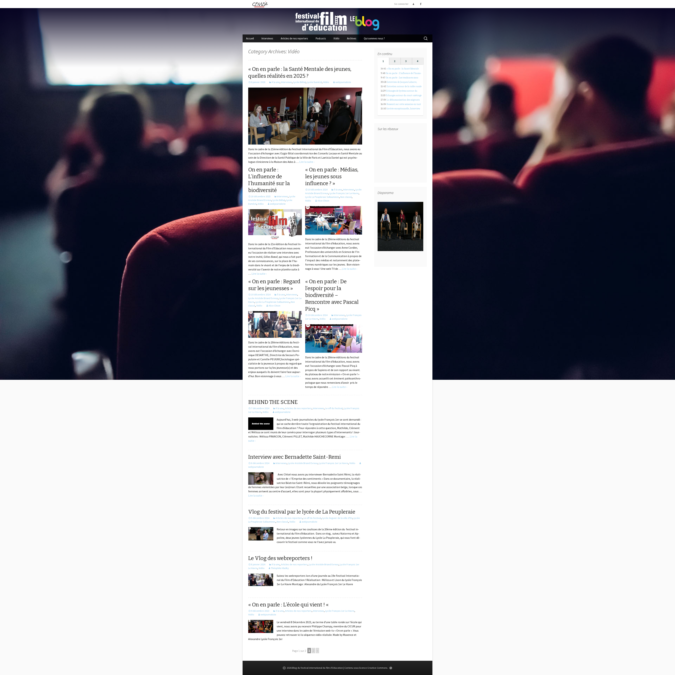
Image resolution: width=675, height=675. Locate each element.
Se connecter (401, 3)
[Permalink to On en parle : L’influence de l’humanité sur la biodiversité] (275, 224)
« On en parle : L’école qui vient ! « (289, 605)
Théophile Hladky (280, 568)
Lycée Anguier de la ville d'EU (337, 518)
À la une (276, 82)
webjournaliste (343, 82)
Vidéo (336, 38)
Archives (351, 38)
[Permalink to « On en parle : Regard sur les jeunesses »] (275, 324)
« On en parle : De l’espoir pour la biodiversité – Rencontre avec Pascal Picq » (332, 295)
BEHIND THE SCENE (273, 402)
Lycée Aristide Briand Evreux (263, 298)
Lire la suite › (306, 162)
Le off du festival (334, 408)
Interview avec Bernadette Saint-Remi (294, 457)
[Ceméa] (260, 3)
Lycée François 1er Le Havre (344, 193)
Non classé (346, 197)
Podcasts (321, 38)
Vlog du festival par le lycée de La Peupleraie (301, 512)
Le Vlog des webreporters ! (280, 558)
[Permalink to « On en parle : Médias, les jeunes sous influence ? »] (333, 220)
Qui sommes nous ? (374, 38)
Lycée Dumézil (314, 82)
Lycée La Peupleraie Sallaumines (322, 197)
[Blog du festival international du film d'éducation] (337, 21)
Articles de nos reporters (294, 38)
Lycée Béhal (299, 82)
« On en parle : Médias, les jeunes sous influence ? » (331, 177)
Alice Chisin (323, 200)
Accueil (250, 38)
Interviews (267, 38)
